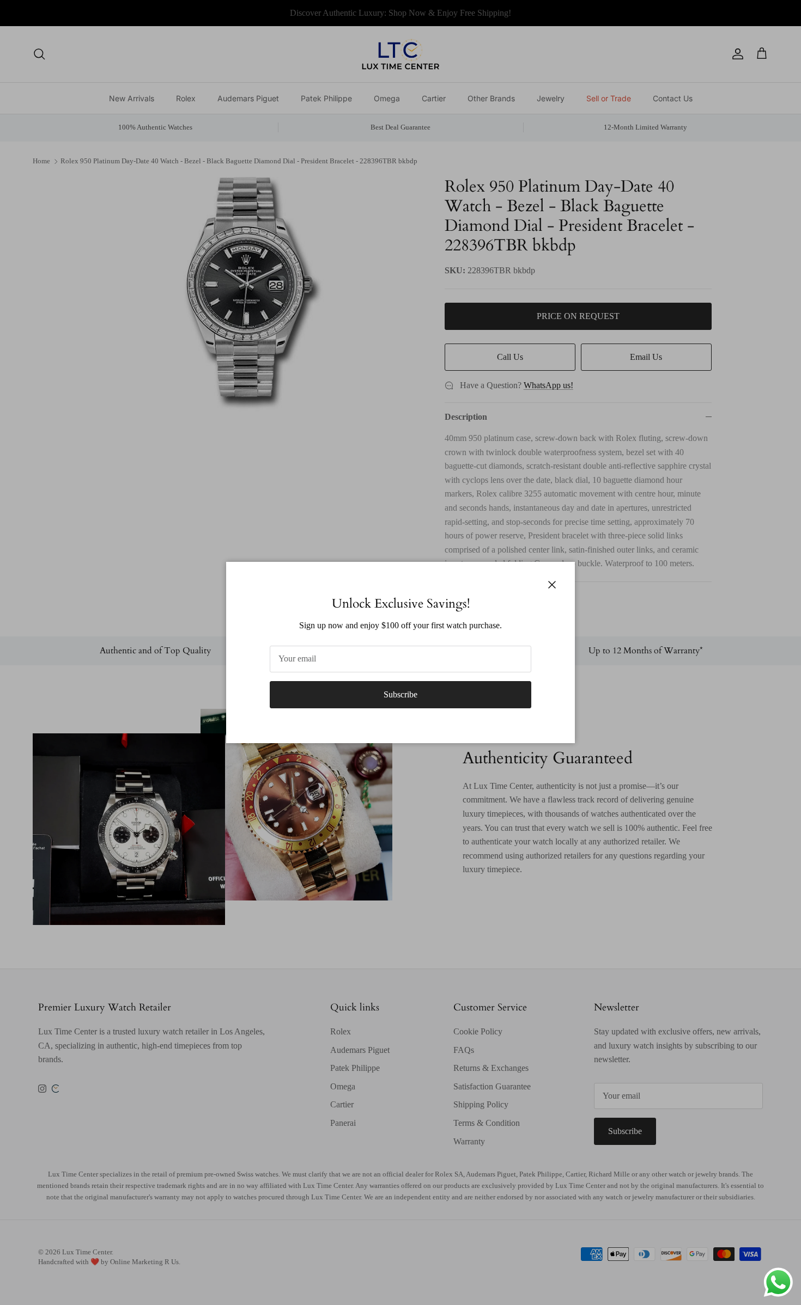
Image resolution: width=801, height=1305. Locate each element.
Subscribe (400, 694)
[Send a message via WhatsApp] (778, 1282)
